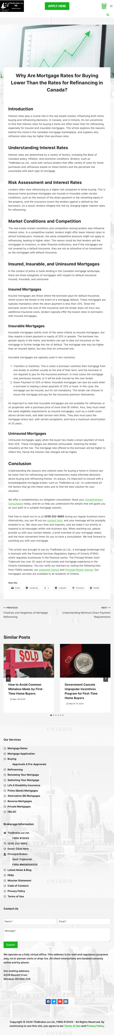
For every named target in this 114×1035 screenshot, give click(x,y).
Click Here (22, 848)
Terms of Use (72, 1025)
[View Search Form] (107, 15)
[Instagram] (65, 1001)
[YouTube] (59, 1001)
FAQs (11, 875)
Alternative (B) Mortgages (24, 795)
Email (62, 921)
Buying (12, 758)
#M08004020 (29, 864)
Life (10, 785)
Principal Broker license (79, 569)
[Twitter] (54, 1001)
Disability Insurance (27, 785)
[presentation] (29, 661)
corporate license (49, 569)
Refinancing (15, 769)
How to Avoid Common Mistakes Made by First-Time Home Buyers (25, 689)
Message (10, 930)
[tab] (51, 715)
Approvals (18, 764)
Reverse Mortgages (20, 801)
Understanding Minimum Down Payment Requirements (86, 612)
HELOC (12, 811)
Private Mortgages (19, 806)
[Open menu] (111, 6)
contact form (54, 520)
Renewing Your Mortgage (23, 774)
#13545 (24, 838)
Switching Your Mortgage (23, 780)
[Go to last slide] (8, 678)
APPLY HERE (57, 6)
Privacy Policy (95, 1025)
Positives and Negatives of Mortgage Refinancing (26, 612)
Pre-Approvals (37, 764)
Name (9, 921)
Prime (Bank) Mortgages (23, 790)
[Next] (105, 678)
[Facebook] (48, 1001)
